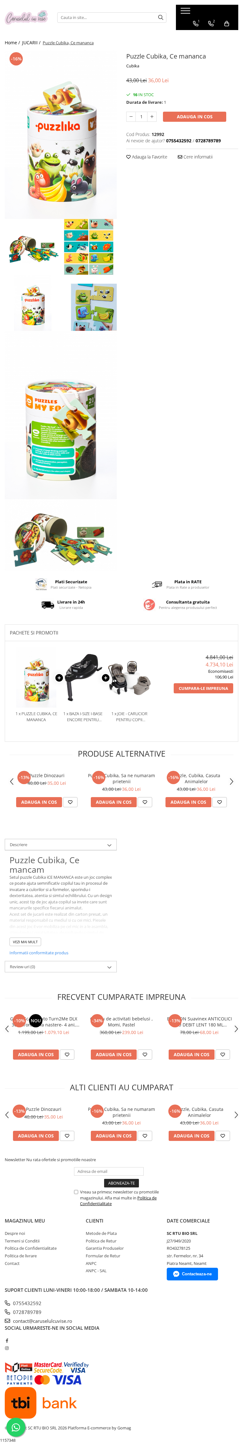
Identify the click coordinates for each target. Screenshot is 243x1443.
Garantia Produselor (105, 1248)
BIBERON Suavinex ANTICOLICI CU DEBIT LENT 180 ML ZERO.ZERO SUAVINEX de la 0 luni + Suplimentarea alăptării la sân (199, 1022)
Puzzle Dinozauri (47, 775)
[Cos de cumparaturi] (227, 23)
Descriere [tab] (18, 844)
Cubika (132, 66)
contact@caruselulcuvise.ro (42, 1321)
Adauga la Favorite (149, 157)
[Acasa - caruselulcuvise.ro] (26, 17)
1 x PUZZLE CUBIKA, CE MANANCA (36, 716)
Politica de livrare (21, 1256)
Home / (13, 43)
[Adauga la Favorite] (70, 802)
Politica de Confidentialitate (31, 1248)
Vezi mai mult (25, 941)
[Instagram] (7, 1348)
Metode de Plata (101, 1233)
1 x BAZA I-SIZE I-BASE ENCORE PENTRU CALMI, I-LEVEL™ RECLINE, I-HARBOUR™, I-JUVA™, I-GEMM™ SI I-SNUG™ (83, 716)
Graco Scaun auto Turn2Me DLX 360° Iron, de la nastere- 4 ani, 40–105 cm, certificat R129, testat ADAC (43, 1022)
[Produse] (186, 12)
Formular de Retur (103, 1256)
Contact (12, 1263)
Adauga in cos (195, 117)
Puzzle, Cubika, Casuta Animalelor (196, 778)
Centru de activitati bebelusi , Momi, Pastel (121, 1022)
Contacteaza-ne (197, 1274)
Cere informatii (197, 157)
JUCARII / (32, 43)
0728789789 (26, 1312)
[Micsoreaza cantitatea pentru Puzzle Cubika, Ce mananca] (131, 117)
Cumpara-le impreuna (203, 688)
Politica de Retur (101, 1241)
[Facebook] (7, 1340)
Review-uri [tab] (22, 966)
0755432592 (26, 1303)
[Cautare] (160, 17)
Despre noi (15, 1233)
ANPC (91, 1263)
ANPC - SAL (96, 1270)
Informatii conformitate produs (38, 953)
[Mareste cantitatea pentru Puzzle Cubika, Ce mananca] (152, 117)
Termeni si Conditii (22, 1241)
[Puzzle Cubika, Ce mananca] (61, 135)
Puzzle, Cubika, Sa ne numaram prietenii (121, 778)
